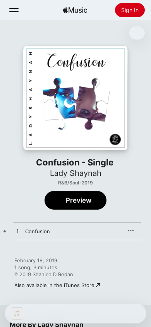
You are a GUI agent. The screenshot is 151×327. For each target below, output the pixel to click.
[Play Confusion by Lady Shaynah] (17, 231)
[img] (75, 10)
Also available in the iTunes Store (54, 285)
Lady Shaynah (75, 173)
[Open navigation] (13, 10)
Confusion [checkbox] (37, 231)
